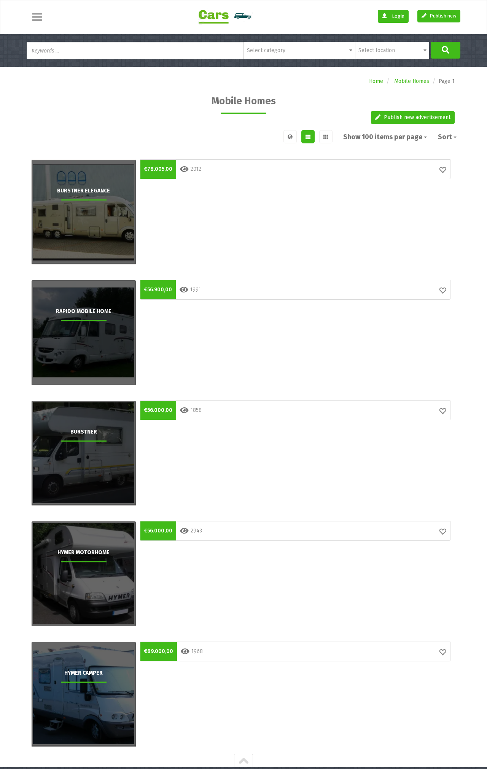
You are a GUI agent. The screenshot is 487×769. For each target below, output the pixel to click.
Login (397, 16)
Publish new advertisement (416, 117)
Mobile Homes (411, 81)
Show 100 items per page (383, 137)
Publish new (442, 16)
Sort (446, 137)
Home (376, 81)
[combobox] (299, 50)
